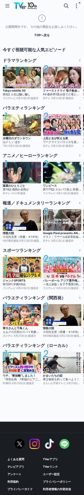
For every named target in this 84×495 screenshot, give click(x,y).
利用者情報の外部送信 (57, 489)
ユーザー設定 (51, 474)
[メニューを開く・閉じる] (76, 6)
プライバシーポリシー (57, 481)
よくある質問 (15, 459)
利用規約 (13, 481)
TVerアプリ (50, 459)
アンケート (14, 474)
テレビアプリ (15, 466)
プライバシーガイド (20, 489)
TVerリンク (50, 466)
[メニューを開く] (7, 6)
